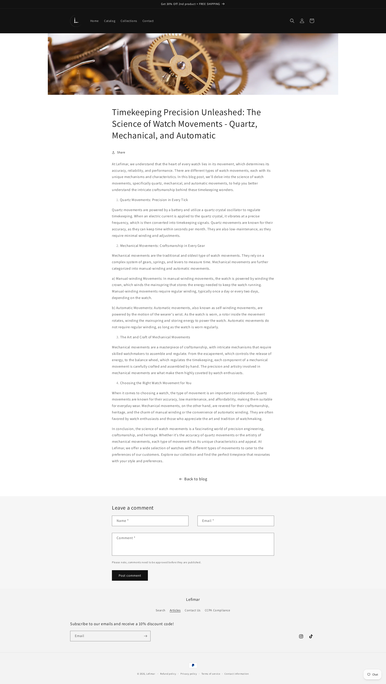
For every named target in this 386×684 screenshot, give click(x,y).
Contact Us (193, 610)
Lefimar (150, 673)
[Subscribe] (145, 636)
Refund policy (168, 673)
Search (161, 610)
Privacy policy (188, 673)
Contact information (236, 673)
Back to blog (195, 478)
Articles (175, 610)
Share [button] (121, 152)
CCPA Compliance (217, 610)
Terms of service (210, 673)
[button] (292, 21)
